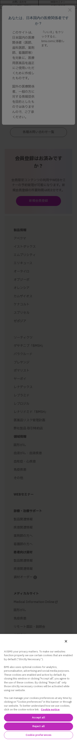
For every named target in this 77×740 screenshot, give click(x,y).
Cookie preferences (38, 735)
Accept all (38, 718)
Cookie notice (50, 710)
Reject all (38, 726)
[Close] (66, 641)
